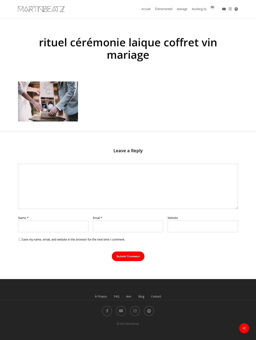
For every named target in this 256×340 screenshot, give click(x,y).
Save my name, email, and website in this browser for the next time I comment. (73, 239)
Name (23, 218)
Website (173, 218)
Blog (141, 296)
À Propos (101, 296)
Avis (128, 296)
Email (97, 218)
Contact (156, 296)
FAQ (116, 296)
